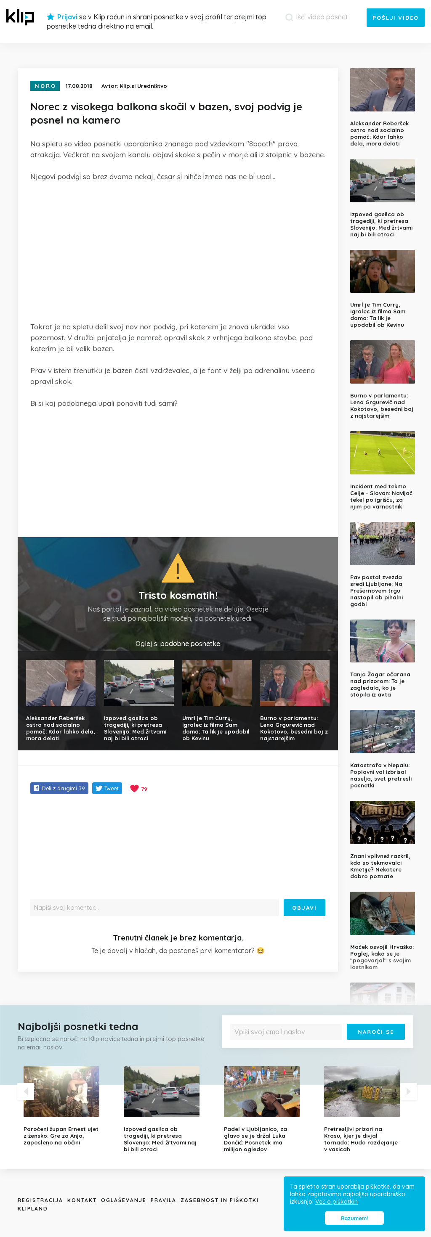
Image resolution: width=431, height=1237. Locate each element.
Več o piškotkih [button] (336, 1201)
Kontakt (82, 1200)
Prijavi (67, 17)
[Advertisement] (178, 251)
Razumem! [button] (354, 1218)
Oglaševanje (123, 1200)
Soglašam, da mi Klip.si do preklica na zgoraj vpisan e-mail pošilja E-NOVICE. (318, 1046)
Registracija (40, 1200)
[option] (67, 1105)
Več (396, 1046)
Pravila (163, 1200)
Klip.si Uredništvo (143, 85)
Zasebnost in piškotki (220, 1200)
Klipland (33, 1208)
